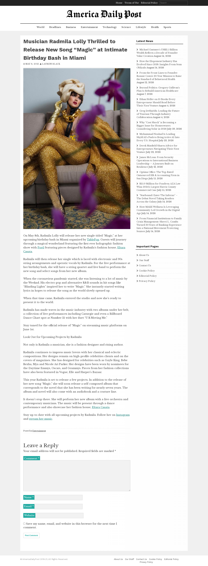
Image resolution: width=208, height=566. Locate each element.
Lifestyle (141, 27)
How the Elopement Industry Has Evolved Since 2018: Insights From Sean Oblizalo (159, 64)
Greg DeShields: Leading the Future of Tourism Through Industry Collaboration (158, 114)
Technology (110, 27)
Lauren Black (51, 64)
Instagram (123, 414)
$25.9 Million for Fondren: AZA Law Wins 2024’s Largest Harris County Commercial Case (158, 186)
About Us (144, 255)
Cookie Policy (147, 270)
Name (29, 497)
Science (126, 27)
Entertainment (89, 27)
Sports (167, 27)
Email (29, 506)
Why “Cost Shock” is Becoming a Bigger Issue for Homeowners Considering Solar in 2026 (156, 125)
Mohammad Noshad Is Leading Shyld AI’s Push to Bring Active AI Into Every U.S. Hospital (158, 137)
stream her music (40, 418)
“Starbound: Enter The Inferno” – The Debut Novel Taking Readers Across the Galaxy (157, 198)
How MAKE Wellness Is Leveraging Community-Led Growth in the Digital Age (158, 210)
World (40, 27)
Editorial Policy (149, 3)
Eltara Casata (100, 407)
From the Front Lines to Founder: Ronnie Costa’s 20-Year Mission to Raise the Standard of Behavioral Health (159, 76)
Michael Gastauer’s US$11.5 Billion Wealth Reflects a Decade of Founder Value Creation (157, 52)
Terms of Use (132, 3)
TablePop (93, 239)
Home (119, 3)
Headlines (55, 27)
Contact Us (145, 265)
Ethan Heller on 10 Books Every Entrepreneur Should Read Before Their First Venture (156, 102)
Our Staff (144, 260)
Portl (41, 247)
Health (155, 27)
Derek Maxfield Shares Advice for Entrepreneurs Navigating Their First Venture (158, 148)
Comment (31, 458)
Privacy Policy (147, 281)
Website (29, 515)
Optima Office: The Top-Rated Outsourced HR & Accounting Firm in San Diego (158, 175)
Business (71, 27)
